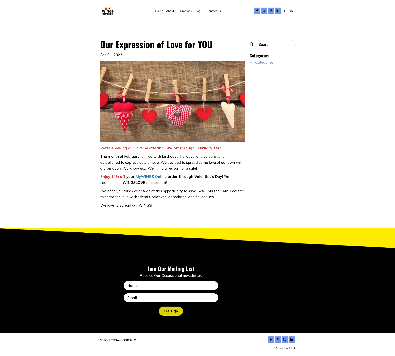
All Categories (262, 62)
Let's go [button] (171, 311)
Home (159, 11)
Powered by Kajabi (285, 348)
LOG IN (288, 11)
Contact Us (214, 11)
